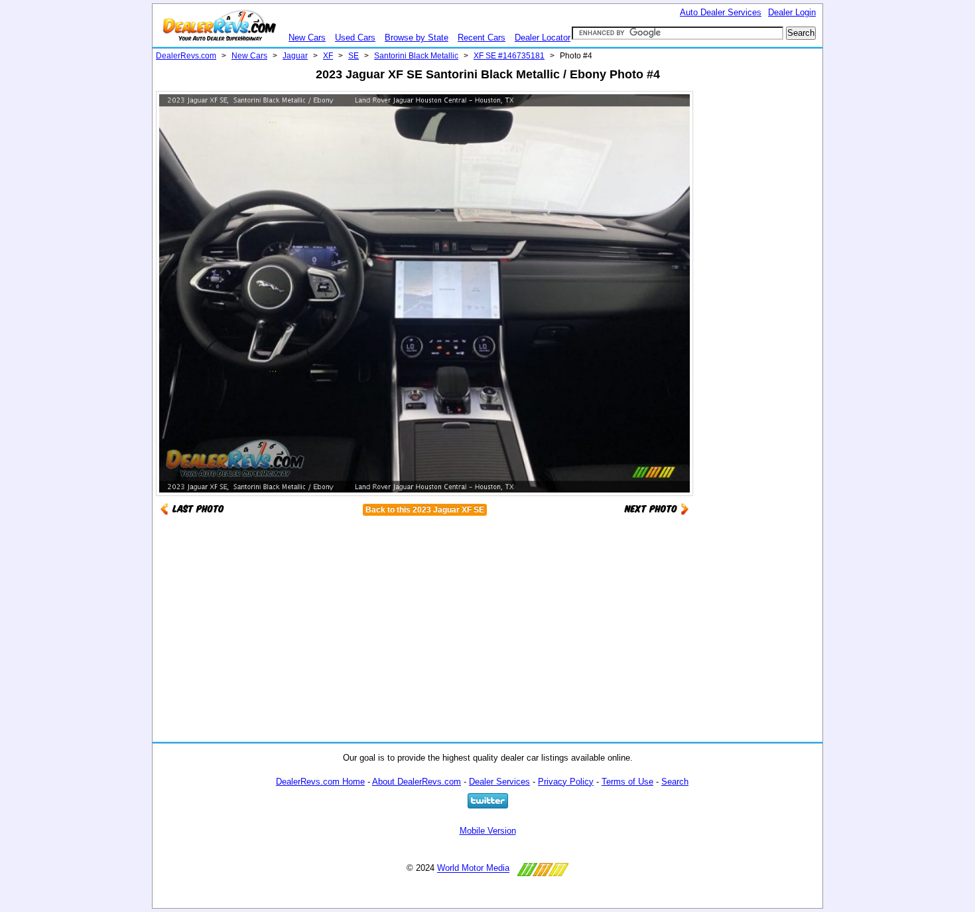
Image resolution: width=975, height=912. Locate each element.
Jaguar (295, 55)
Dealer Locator (542, 37)
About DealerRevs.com (416, 782)
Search (674, 782)
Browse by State (416, 37)
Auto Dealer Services (720, 12)
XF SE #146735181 (509, 55)
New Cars (307, 37)
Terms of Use (627, 782)
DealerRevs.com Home (320, 782)
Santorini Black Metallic (416, 55)
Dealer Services (499, 782)
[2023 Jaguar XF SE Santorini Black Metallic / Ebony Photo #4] (656, 508)
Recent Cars (481, 37)
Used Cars (355, 37)
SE (353, 55)
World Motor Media (473, 869)
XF (328, 55)
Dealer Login (792, 12)
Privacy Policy (566, 782)
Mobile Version (488, 831)
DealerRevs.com (186, 55)
